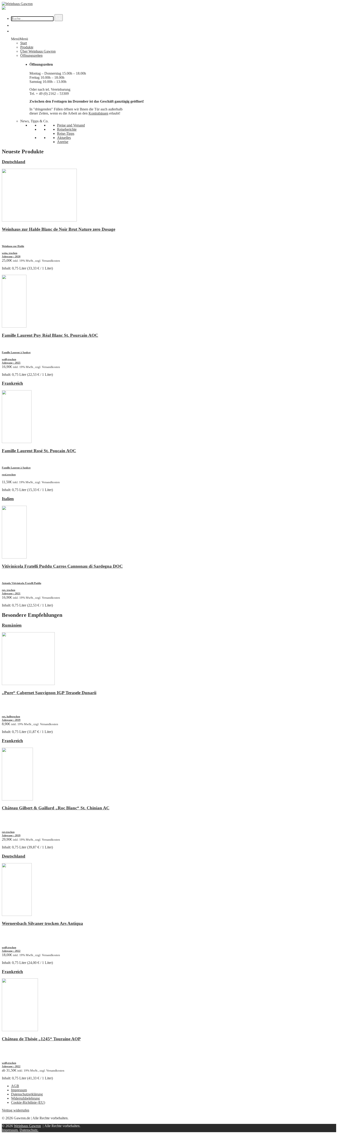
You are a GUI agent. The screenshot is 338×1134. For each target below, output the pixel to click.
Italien (8, 498)
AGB (15, 1086)
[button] (19, 39)
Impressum (19, 1090)
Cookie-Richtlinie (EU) (28, 1102)
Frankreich (12, 383)
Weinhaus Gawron (27, 1126)
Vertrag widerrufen (15, 1110)
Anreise (62, 142)
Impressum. (10, 1130)
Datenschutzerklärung (27, 1094)
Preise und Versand (71, 125)
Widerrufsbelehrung (25, 1098)
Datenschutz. (29, 1130)
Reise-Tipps (65, 133)
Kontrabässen (98, 113)
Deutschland (13, 161)
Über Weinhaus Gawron (38, 51)
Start (23, 43)
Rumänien (12, 625)
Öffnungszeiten (31, 55)
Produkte (26, 47)
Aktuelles (64, 138)
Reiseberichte (67, 129)
